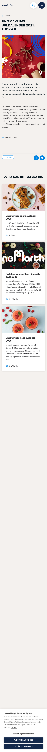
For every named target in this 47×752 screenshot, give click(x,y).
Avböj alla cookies (23, 740)
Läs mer (14, 727)
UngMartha (8, 157)
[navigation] (7, 5)
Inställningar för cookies (23, 734)
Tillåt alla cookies (23, 746)
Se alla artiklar (11, 137)
